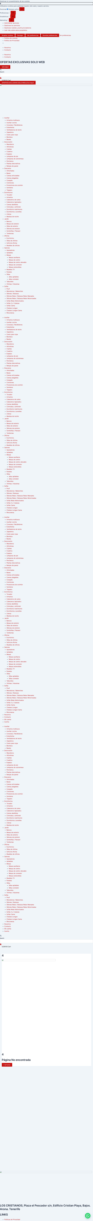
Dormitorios (8, 192)
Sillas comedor (14, 678)
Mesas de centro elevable (17, 262)
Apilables (10, 253)
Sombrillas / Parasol (13, 231)
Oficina (6, 236)
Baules (9, 139)
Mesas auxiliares (14, 257)
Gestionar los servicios (12, 25)
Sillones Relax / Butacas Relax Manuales (20, 296)
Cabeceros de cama (13, 200)
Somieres (10, 188)
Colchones (10, 183)
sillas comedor (14, 279)
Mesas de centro (14, 260)
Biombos (10, 137)
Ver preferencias (33, 35)
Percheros (10, 161)
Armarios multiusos (13, 120)
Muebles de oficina (13, 245)
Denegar (20, 35)
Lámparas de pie (12, 156)
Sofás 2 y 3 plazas (13, 303)
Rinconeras (10, 313)
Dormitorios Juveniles (14, 212)
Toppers (9, 190)
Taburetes (10, 281)
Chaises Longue (12, 308)
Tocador (9, 195)
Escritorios (10, 238)
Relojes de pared (12, 166)
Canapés (10, 180)
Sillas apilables (14, 676)
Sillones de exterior (13, 229)
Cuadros (9, 151)
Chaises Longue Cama (14, 310)
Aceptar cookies (7, 35)
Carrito (6, 722)
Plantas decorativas (13, 163)
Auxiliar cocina (12, 123)
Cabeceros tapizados (14, 202)
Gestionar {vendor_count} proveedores (17, 28)
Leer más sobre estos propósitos (15, 30)
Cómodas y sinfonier (14, 207)
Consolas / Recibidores (14, 125)
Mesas (9, 255)
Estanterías (10, 127)
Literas (9, 214)
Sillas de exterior (12, 226)
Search (2, 72)
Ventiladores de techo (14, 130)
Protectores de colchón (15, 185)
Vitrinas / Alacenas (13, 284)
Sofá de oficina (12, 243)
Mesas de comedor (15, 265)
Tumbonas (10, 233)
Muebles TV (11, 269)
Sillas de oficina (12, 241)
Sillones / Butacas (13, 293)
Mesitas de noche (13, 216)
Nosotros (7, 47)
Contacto (7, 50)
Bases (9, 173)
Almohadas (10, 171)
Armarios (10, 197)
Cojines (9, 149)
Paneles (9, 272)
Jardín (6, 219)
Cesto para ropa (12, 135)
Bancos (9, 221)
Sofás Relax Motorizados (15, 301)
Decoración (8, 142)
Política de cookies (10, 38)
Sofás (6, 286)
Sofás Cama (11, 306)
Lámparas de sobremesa (15, 159)
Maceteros (10, 144)
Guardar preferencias (50, 35)
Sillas (8, 274)
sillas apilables (14, 277)
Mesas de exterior (13, 224)
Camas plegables (12, 178)
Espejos (9, 154)
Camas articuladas (13, 175)
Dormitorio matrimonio (14, 209)
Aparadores (11, 250)
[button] (46, 3)
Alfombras (10, 147)
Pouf (8, 289)
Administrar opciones (11, 23)
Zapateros (10, 132)
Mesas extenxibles (15, 267)
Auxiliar (6, 118)
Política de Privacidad (11, 40)
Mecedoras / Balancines (15, 291)
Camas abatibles (12, 204)
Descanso (7, 168)
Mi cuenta (7, 719)
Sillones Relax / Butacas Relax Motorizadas (21, 298)
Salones (7, 248)
